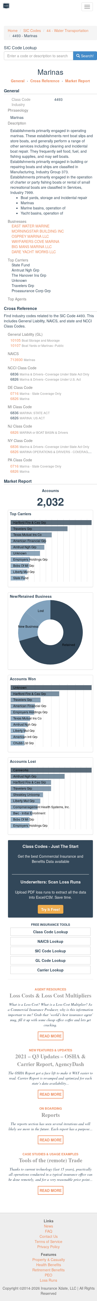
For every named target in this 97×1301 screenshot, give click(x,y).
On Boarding (50, 1108)
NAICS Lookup (50, 941)
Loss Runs (48, 1280)
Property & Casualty (48, 1259)
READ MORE (51, 1035)
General (18, 80)
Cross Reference (44, 80)
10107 (15, 345)
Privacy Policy (48, 1246)
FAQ (48, 1231)
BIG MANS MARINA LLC (32, 246)
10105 (15, 340)
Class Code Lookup (50, 931)
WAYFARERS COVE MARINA (35, 241)
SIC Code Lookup (50, 950)
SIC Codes (32, 30)
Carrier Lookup (50, 969)
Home (13, 30)
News (48, 1226)
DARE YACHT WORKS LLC (34, 251)
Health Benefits (48, 1264)
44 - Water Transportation (67, 30)
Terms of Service (48, 1241)
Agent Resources (50, 989)
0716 (14, 393)
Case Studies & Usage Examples (50, 1154)
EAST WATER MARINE (30, 225)
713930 (16, 359)
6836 (14, 446)
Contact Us (49, 1236)
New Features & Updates (50, 1050)
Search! (87, 55)
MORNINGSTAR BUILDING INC (38, 231)
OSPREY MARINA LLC (30, 236)
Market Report (77, 80)
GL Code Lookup (50, 960)
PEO (48, 1275)
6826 (14, 398)
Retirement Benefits (48, 1269)
